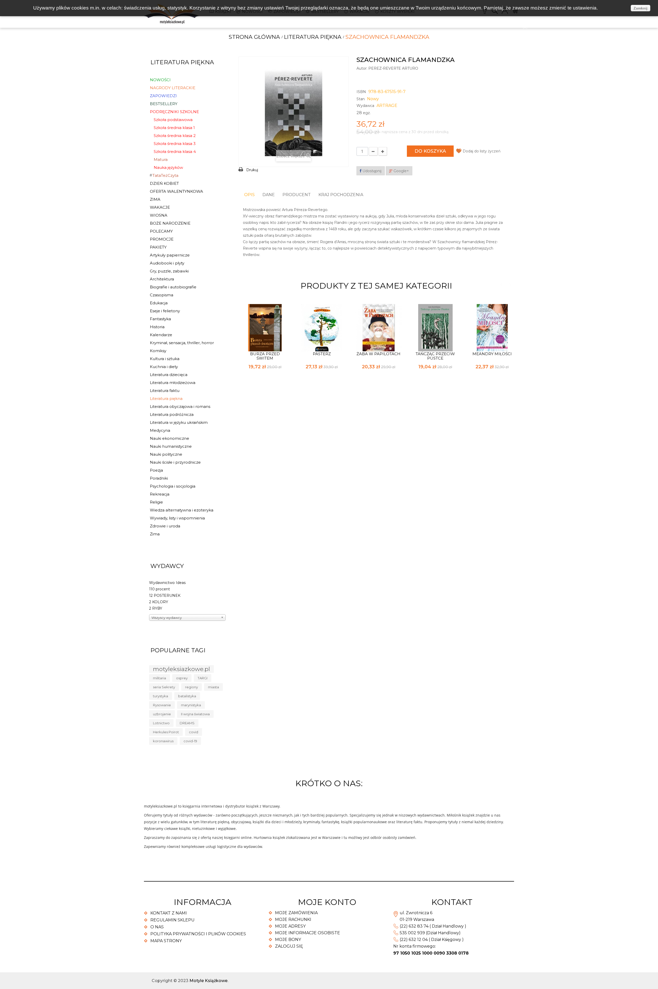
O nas (157, 926)
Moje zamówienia (296, 912)
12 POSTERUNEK (164, 595)
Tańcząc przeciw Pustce (435, 356)
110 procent (159, 589)
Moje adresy (290, 926)
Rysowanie (162, 705)
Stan (361, 99)
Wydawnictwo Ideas (167, 582)
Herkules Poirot (166, 732)
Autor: (362, 68)
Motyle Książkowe (208, 980)
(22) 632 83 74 (414, 926)
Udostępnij (371, 171)
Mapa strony (166, 940)
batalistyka (187, 696)
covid (193, 732)
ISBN (361, 91)
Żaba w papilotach (378, 353)
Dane (268, 194)
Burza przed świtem (265, 356)
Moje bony (288, 939)
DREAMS (187, 723)
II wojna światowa (195, 714)
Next (510, 285)
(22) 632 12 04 (414, 939)
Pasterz (322, 353)
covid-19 (190, 741)
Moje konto (327, 902)
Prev (501, 285)
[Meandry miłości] (492, 327)
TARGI (202, 678)
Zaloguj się (289, 946)
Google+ (400, 171)
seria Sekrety (164, 687)
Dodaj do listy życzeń (481, 151)
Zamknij (640, 8)
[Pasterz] (321, 327)
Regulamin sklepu (172, 920)
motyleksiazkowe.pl (181, 669)
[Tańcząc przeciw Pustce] (435, 327)
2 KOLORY (158, 602)
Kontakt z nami (168, 913)
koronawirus (163, 741)
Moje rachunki (293, 919)
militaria (159, 678)
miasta (213, 687)
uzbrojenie (162, 714)
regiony (191, 687)
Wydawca (365, 105)
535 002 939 (412, 932)
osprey (182, 678)
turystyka (160, 696)
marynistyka (191, 705)
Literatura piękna (312, 37)
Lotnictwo (161, 723)
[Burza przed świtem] (265, 327)
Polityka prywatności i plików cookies (198, 933)
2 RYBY (155, 608)
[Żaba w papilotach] (378, 327)
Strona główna (254, 37)
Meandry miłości (492, 353)
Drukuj (252, 170)
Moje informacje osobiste (307, 932)
